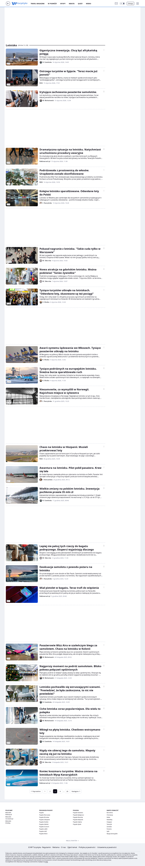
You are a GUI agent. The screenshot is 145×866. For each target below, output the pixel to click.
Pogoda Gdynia (77, 822)
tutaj (46, 862)
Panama (109, 829)
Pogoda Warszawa (44, 815)
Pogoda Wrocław (44, 817)
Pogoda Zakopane (44, 820)
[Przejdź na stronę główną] (8, 5)
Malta (108, 817)
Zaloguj (130, 3)
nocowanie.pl (9, 819)
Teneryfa (109, 824)
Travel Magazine (37, 4)
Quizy (80, 4)
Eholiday (7, 823)
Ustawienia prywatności (106, 847)
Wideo (88, 4)
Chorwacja (110, 815)
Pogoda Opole (77, 824)
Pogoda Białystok (78, 820)
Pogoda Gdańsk (43, 824)
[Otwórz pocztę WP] (116, 3)
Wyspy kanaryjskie (112, 834)
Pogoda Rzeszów (78, 817)
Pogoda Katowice (78, 813)
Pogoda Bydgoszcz (78, 815)
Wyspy (62, 4)
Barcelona (110, 813)
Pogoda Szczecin (44, 827)
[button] (122, 3)
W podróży (52, 4)
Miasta (72, 4)
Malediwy (109, 820)
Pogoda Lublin (43, 829)
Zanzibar (109, 827)
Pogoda (41, 813)
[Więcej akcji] (104, 50)
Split (108, 831)
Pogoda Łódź (43, 831)
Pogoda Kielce (43, 834)
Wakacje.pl (8, 814)
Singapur (109, 822)
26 (67, 791)
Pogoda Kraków (43, 822)
